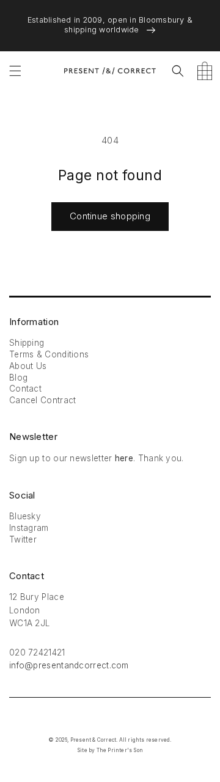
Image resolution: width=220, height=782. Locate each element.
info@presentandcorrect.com (69, 665)
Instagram (29, 528)
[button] (15, 70)
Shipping (26, 343)
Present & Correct (93, 740)
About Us (27, 366)
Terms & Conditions (49, 354)
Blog (18, 377)
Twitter (23, 539)
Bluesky (25, 516)
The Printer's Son (120, 750)
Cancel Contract (42, 400)
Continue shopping (110, 216)
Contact (25, 388)
